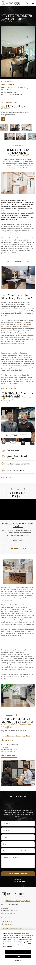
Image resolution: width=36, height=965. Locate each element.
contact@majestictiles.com (13, 929)
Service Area (6, 84)
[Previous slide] (15, 540)
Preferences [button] (9, 946)
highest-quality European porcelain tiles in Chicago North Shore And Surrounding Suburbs (17, 337)
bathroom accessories (8, 326)
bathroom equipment (24, 324)
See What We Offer (9, 756)
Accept (18, 952)
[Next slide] (20, 540)
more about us (7, 477)
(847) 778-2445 (9, 740)
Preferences (18, 960)
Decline (18, 956)
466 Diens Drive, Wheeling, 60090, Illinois (17, 736)
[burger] (33, 3)
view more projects (18, 548)
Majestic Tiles (7, 81)
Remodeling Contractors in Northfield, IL (13, 88)
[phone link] (28, 3)
